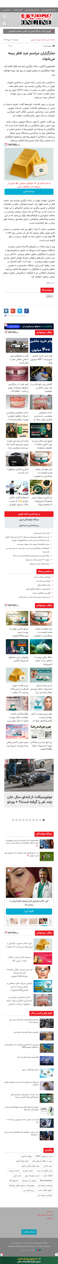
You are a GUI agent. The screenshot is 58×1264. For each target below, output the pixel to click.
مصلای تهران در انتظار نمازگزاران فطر (38, 589)
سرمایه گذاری (29, 191)
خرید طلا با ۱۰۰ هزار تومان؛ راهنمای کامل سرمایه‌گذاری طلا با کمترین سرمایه (25, 1096)
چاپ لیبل (17, 1175)
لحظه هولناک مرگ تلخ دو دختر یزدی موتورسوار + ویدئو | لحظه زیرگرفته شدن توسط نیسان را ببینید (22, 841)
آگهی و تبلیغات (17, 10)
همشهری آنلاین (36, 19)
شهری (33, 40)
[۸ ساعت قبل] (47, 1060)
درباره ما (49, 1211)
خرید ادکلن (47, 1166)
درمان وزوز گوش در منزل (30, 1069)
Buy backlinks (46, 1180)
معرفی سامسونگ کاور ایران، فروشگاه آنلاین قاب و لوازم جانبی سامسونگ (21, 1108)
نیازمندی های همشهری (32, 10)
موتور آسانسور (26, 1156)
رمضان (49, 296)
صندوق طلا (13, 1180)
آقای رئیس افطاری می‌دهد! (41, 593)
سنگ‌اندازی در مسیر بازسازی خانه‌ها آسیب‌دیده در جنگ (31, 555)
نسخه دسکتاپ (29, 1231)
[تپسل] (5, 144)
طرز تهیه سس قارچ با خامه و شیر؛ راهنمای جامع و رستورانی (21, 1083)
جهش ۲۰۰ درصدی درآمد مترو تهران (37, 560)
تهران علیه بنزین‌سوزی (41, 533)
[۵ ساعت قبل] (47, 1023)
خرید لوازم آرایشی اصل (30, 1166)
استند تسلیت (14, 1170)
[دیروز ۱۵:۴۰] (47, 1085)
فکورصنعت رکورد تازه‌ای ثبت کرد (28, 1057)
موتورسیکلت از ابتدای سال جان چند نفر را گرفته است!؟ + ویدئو (29, 799)
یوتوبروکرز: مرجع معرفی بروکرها (21, 1185)
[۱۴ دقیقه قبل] (29, 775)
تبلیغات (49, 1218)
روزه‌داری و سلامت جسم (42, 577)
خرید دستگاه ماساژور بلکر (42, 1161)
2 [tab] (40, 820)
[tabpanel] (29, 783)
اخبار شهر (41, 40)
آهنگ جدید (47, 1175)
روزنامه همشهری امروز (48, 10)
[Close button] (56, 1254)
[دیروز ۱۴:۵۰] (47, 1098)
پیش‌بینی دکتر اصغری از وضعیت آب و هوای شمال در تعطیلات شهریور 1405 (22, 1046)
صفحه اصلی (51, 40)
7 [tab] (23, 820)
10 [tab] (13, 820)
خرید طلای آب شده (44, 1170)
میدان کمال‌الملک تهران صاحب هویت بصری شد (33, 544)
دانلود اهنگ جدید (45, 1190)
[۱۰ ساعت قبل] (47, 844)
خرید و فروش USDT (44, 1156)
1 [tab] (43, 820)
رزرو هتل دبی (28, 1190)
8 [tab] (19, 820)
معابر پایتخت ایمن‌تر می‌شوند (39, 564)
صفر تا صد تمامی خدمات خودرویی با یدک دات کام (23, 1121)
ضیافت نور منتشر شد (43, 581)
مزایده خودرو (28, 1170)
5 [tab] (29, 820)
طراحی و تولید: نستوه (27, 1250)
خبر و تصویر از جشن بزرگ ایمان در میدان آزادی (35, 597)
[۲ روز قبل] (47, 1135)
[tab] (29, 514)
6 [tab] (26, 820)
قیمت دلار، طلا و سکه (44, 1215)
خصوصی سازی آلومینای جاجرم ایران (26, 1032)
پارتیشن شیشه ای (45, 1185)
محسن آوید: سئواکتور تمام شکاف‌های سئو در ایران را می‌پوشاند (21, 1133)
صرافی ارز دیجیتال (29, 1180)
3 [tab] (36, 820)
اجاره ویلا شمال (22, 1161)
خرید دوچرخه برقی (32, 1175)
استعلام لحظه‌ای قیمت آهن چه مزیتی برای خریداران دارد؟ (24, 1021)
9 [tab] (16, 820)
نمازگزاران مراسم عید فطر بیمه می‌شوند (31, 56)
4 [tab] (33, 820)
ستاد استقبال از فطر (44, 585)
